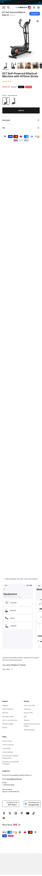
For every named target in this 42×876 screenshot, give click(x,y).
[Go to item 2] (13, 66)
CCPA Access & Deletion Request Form (10, 757)
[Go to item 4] (28, 66)
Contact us (27, 709)
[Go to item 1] (5, 66)
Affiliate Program (29, 730)
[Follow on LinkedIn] (3, 818)
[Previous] (2, 2)
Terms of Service (8, 745)
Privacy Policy (7, 741)
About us (27, 720)
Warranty (5, 713)
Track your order (29, 705)
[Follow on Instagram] (15, 813)
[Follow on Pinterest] (21, 813)
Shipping (5, 705)
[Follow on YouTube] (27, 813)
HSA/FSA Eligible (7, 724)
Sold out (21, 110)
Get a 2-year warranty (9, 720)
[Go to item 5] (35, 66)
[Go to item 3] (20, 66)
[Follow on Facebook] (3, 813)
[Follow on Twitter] (9, 813)
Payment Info (28, 713)
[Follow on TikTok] (33, 813)
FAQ (25, 716)
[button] (6, 81)
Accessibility (6, 748)
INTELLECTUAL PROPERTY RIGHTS (10, 763)
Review (4, 727)
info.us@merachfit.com (14, 779)
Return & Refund (7, 709)
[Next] (39, 2)
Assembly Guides (8, 716)
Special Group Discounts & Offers (32, 725)
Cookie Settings (7, 752)
